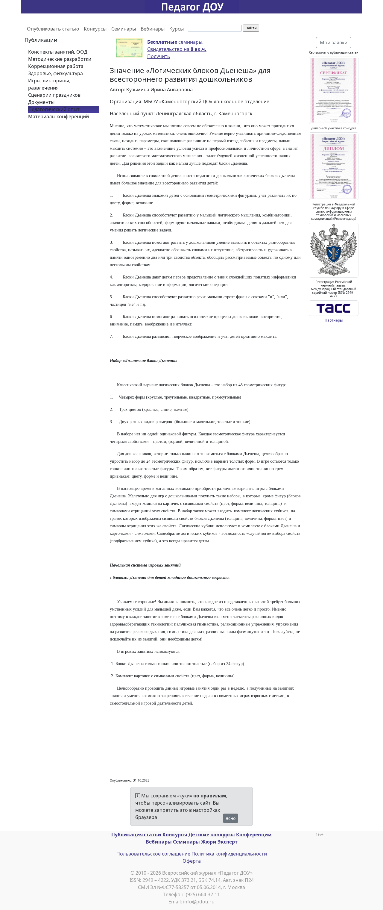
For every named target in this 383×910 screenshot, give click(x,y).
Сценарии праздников (54, 95)
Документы (41, 102)
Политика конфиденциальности (229, 853)
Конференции (254, 834)
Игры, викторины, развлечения (49, 84)
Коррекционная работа (55, 66)
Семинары (123, 28)
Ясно (230, 818)
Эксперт (228, 841)
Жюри (208, 841)
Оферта (192, 861)
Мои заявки (333, 42)
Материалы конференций (58, 116)
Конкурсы (95, 28)
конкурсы (222, 834)
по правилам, (210, 795)
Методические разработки (59, 59)
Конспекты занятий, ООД (57, 52)
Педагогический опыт (54, 109)
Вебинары (153, 28)
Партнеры (334, 320)
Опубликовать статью (53, 28)
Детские (199, 834)
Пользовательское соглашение (153, 853)
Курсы (176, 28)
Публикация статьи (136, 834)
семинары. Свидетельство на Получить (176, 49)
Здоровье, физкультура (55, 73)
